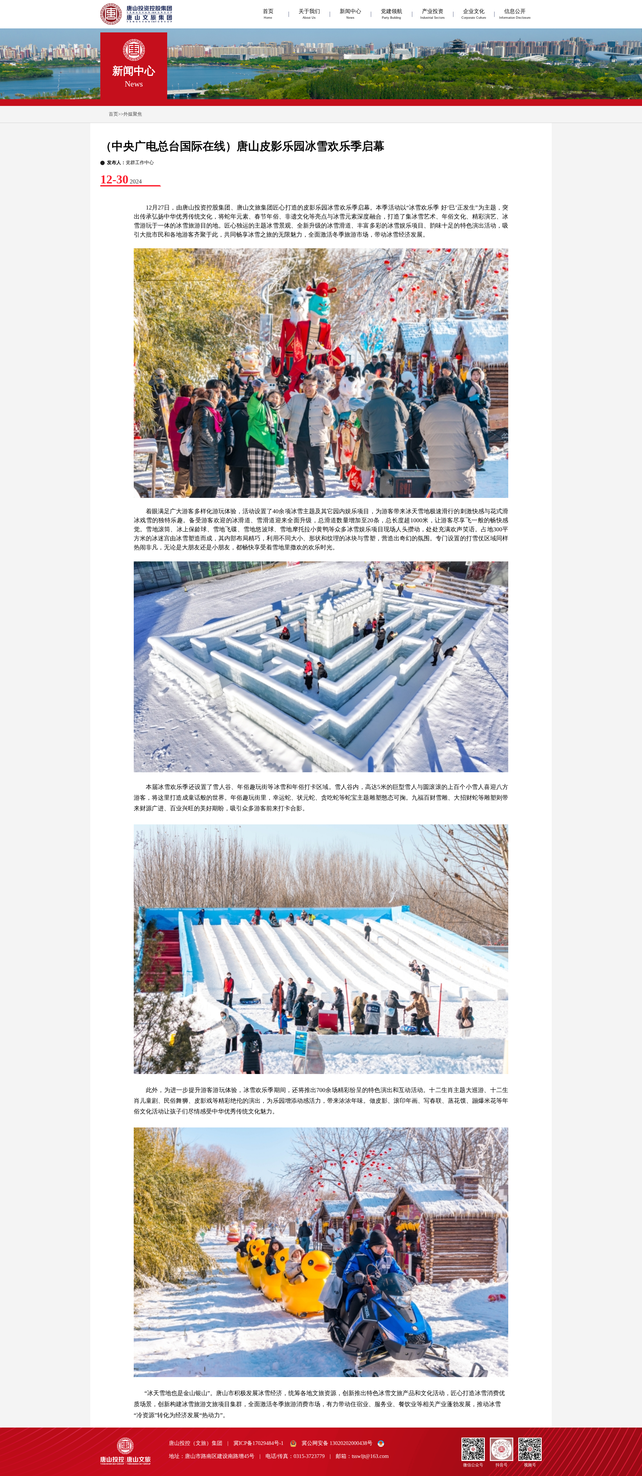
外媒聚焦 (132, 114)
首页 (113, 114)
